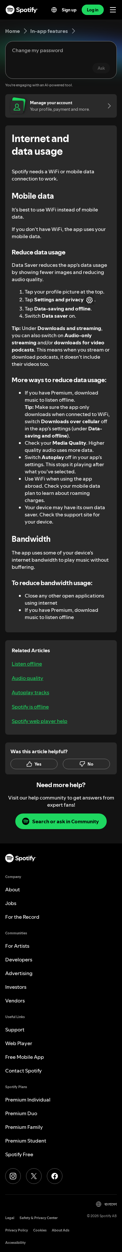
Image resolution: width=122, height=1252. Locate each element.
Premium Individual (27, 1099)
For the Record (22, 916)
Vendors (15, 1000)
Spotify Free (19, 1154)
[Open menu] (113, 10)
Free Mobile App (24, 1056)
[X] (34, 1176)
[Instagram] (13, 1176)
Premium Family (24, 1126)
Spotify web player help (39, 721)
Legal (9, 1218)
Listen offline (27, 663)
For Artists (17, 945)
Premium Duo (21, 1113)
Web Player (18, 1043)
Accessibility (15, 1242)
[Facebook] (54, 1176)
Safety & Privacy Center (39, 1218)
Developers (18, 959)
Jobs (10, 903)
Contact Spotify (23, 1070)
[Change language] (54, 10)
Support (14, 1029)
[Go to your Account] (107, 106)
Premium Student (25, 1140)
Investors (15, 986)
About (12, 889)
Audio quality (27, 678)
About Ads (60, 1230)
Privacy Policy (16, 1230)
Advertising (19, 973)
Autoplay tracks (30, 692)
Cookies (40, 1230)
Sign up (69, 10)
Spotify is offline (30, 706)
